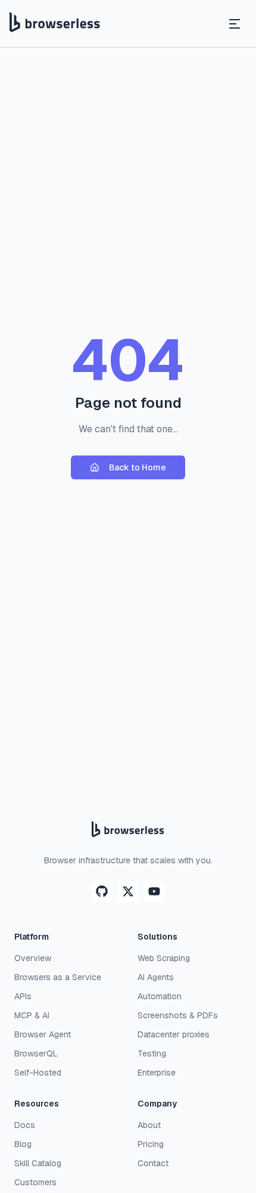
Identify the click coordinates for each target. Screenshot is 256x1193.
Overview (32, 958)
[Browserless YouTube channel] (154, 891)
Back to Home (137, 467)
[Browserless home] (55, 24)
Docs (24, 1125)
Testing (152, 1053)
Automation (160, 996)
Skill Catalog (37, 1163)
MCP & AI (31, 1015)
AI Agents (156, 977)
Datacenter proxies (174, 1034)
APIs (23, 996)
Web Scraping (164, 958)
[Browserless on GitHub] (102, 891)
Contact (153, 1163)
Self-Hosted (37, 1072)
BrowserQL (36, 1053)
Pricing (151, 1144)
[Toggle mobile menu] (234, 24)
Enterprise (157, 1072)
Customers (35, 1182)
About (149, 1125)
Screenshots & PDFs (178, 1015)
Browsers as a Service (57, 977)
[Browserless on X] (128, 891)
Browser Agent (42, 1034)
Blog (23, 1144)
